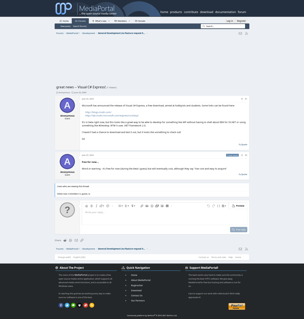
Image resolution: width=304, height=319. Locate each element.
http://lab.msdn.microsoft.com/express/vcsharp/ (112, 115)
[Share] (242, 99)
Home (66, 21)
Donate (141, 21)
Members (122, 21)
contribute (191, 11)
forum (242, 11)
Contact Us (136, 295)
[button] (109, 20)
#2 (246, 155)
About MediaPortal (141, 280)
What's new (100, 21)
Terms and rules (218, 257)
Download (136, 290)
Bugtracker (137, 285)
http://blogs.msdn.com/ (98, 112)
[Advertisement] (151, 61)
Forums (82, 21)
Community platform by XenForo (152, 315)
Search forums (80, 26)
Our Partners (138, 300)
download (206, 11)
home (164, 11)
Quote (244, 144)
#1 (246, 99)
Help (230, 257)
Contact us (204, 257)
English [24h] (79, 257)
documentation (225, 11)
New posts (65, 26)
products (176, 11)
